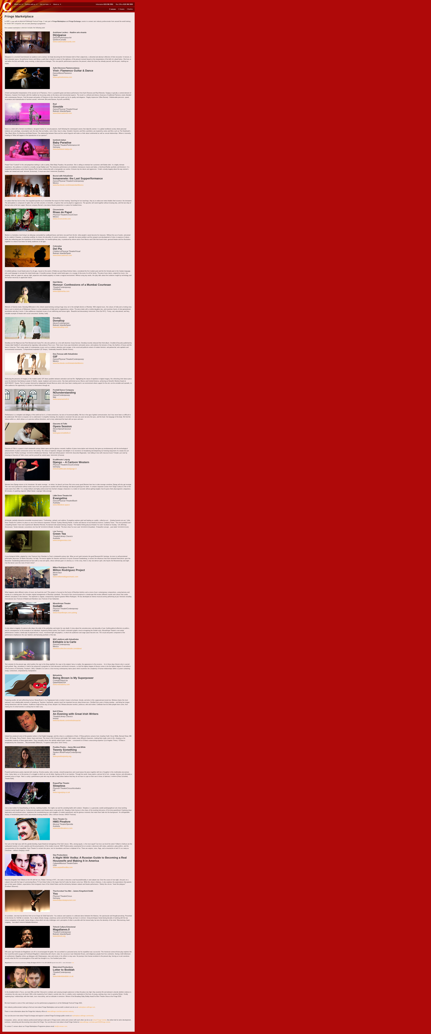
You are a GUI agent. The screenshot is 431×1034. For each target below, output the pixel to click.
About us (56, 4)
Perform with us (30, 4)
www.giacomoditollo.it (61, 433)
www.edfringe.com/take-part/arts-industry (60, 1011)
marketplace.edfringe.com (86, 1007)
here (73, 962)
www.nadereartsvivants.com (64, 42)
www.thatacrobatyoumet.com (64, 900)
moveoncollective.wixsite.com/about (67, 648)
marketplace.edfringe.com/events (83, 1016)
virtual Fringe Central (99, 1020)
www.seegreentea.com (62, 540)
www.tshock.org (59, 936)
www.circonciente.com (62, 219)
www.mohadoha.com (61, 684)
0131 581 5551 (108, 4)
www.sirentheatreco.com (62, 828)
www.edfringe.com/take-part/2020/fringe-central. (95, 1022)
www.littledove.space (61, 505)
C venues (112, 9)
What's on (17, 4)
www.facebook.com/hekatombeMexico (68, 185)
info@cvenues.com (61, 1026)
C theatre (121, 9)
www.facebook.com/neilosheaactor (67, 720)
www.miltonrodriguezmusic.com (65, 577)
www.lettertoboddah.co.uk (63, 976)
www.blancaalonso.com (62, 113)
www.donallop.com (60, 327)
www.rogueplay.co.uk (61, 792)
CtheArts (130, 9)
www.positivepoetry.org (62, 756)
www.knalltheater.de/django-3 (64, 469)
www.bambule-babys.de (62, 149)
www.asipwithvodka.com (63, 867)
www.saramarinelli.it (61, 399)
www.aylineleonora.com (62, 77)
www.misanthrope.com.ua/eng (65, 613)
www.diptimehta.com (61, 291)
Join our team (44, 4)
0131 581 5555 (128, 4)
